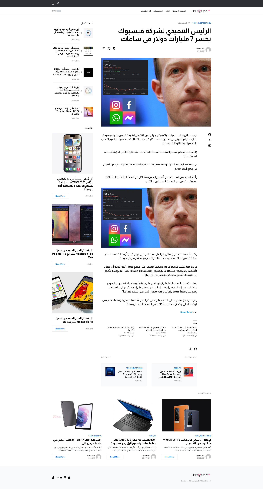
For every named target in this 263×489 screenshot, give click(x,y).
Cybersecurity (204, 23)
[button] (58, 3)
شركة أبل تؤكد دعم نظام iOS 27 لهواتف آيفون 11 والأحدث (67, 111)
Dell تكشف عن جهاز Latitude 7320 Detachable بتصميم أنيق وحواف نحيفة (133, 441)
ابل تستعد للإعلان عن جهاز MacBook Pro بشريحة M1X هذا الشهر (169, 374)
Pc (180, 368)
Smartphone (136, 368)
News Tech (200, 49)
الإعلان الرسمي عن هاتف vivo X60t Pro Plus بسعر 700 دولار (187, 441)
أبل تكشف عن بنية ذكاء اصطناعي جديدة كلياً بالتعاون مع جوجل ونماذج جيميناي (66, 91)
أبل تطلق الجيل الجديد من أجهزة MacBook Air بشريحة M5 (74, 320)
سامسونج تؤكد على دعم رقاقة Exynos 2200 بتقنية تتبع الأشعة (130, 374)
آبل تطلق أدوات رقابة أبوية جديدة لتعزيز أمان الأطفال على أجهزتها (66, 32)
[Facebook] (69, 477)
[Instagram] (65, 477)
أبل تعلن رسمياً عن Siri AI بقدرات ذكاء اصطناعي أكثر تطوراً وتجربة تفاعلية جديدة (66, 72)
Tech (194, 23)
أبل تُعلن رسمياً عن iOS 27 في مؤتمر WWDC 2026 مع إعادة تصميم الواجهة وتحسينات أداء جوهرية (75, 184)
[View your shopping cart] (53, 3)
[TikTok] (53, 477)
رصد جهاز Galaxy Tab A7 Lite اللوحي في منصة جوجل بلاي (77, 441)
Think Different (205, 481)
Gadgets (97, 436)
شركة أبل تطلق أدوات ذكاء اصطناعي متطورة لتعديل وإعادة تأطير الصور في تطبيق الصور (66, 52)
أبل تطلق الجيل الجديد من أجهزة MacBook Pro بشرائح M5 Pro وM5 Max (72, 254)
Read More (60, 196)
